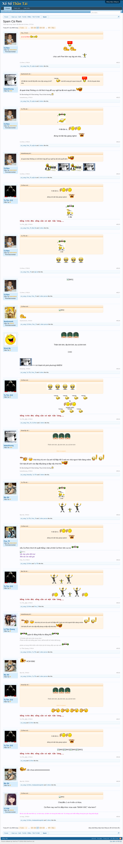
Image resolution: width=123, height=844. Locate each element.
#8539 (118, 781)
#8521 (118, 62)
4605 (49, 27)
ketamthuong (9, 89)
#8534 (118, 603)
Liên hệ (94, 838)
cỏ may (29, 296)
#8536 (118, 672)
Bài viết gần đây (20, 11)
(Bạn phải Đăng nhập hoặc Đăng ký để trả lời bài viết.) (104, 828)
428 (41, 27)
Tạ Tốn (29, 372)
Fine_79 (29, 66)
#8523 (118, 142)
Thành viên (17, 8)
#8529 (118, 368)
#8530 (118, 419)
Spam (14, 24)
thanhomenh (8, 321)
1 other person (43, 177)
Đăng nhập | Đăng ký (112, 2)
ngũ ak (34, 66)
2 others (41, 145)
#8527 (118, 292)
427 (38, 27)
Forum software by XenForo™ (17, 841)
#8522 (118, 97)
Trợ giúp (99, 838)
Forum (8, 8)
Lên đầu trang (114, 838)
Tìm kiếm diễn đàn (8, 11)
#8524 (118, 174)
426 (35, 27)
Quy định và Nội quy (116, 841)
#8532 (118, 515)
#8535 (118, 648)
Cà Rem (26, 24)
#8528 (118, 320)
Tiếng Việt (5, 838)
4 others (41, 372)
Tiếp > (53, 27)
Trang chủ (106, 838)
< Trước (21, 27)
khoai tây (7, 348)
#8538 (118, 757)
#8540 (118, 816)
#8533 (118, 560)
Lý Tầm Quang (9, 629)
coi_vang (23, 66)
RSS (120, 838)
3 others (41, 66)
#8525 (118, 224)
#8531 (118, 471)
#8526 (118, 268)
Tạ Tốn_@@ (8, 200)
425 (32, 27)
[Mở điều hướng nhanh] (118, 17)
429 (43, 27)
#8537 (118, 719)
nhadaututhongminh (37, 785)
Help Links (27, 8)
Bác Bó (34, 228)
